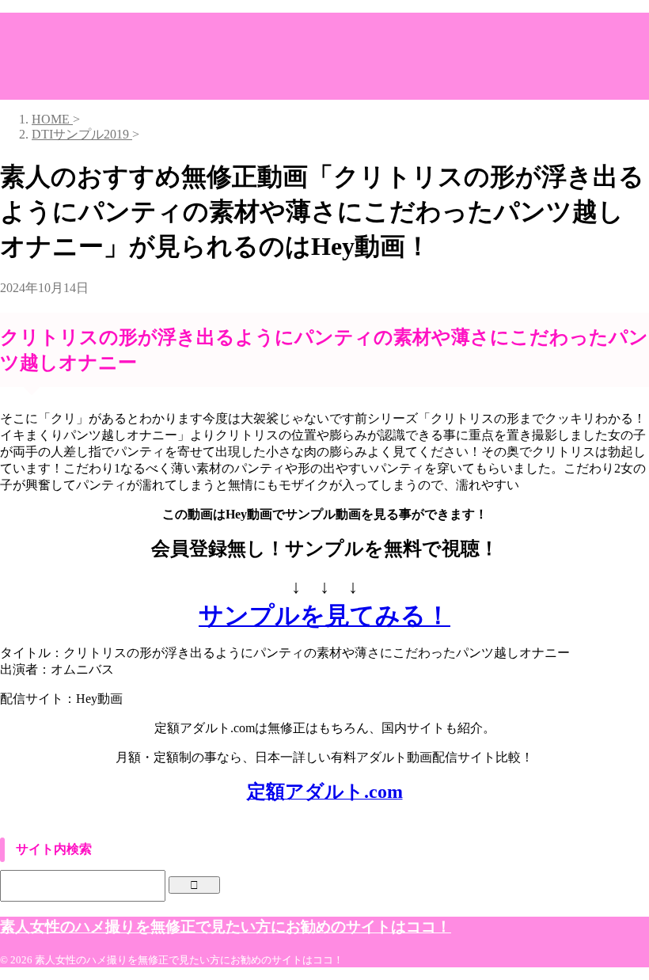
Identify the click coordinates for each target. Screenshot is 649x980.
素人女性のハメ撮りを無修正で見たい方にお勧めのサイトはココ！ (225, 926)
